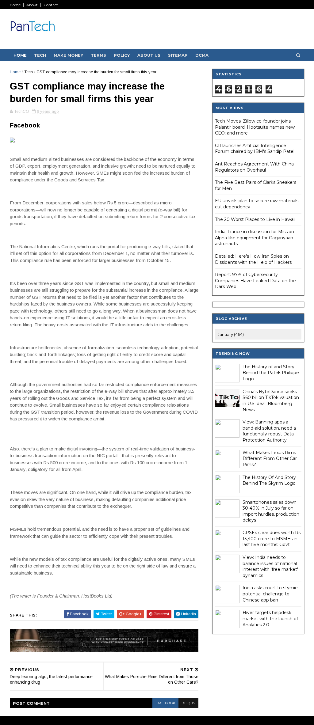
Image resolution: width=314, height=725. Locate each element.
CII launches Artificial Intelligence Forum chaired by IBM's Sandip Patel (254, 148)
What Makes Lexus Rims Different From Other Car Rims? (270, 458)
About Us (148, 55)
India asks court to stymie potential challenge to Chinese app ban (270, 593)
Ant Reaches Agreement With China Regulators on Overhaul (254, 167)
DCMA (202, 55)
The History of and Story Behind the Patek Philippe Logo (271, 372)
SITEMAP (178, 55)
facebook (165, 703)
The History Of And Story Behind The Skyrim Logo (269, 480)
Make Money (68, 55)
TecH (40, 55)
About (32, 4)
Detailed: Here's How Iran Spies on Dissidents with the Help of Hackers (253, 259)
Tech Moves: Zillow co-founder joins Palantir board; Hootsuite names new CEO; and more (255, 127)
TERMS (98, 55)
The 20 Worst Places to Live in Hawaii (255, 219)
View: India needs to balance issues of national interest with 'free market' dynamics (270, 566)
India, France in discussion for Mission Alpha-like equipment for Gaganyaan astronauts (254, 237)
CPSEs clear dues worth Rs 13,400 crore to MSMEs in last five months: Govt (272, 538)
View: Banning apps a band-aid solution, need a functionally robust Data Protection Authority (269, 431)
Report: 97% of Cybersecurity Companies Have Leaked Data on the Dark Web (255, 280)
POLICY (122, 55)
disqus (188, 703)
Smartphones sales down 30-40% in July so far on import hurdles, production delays (271, 511)
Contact (51, 4)
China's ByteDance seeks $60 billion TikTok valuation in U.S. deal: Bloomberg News (271, 400)
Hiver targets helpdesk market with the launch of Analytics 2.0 (270, 618)
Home (15, 4)
